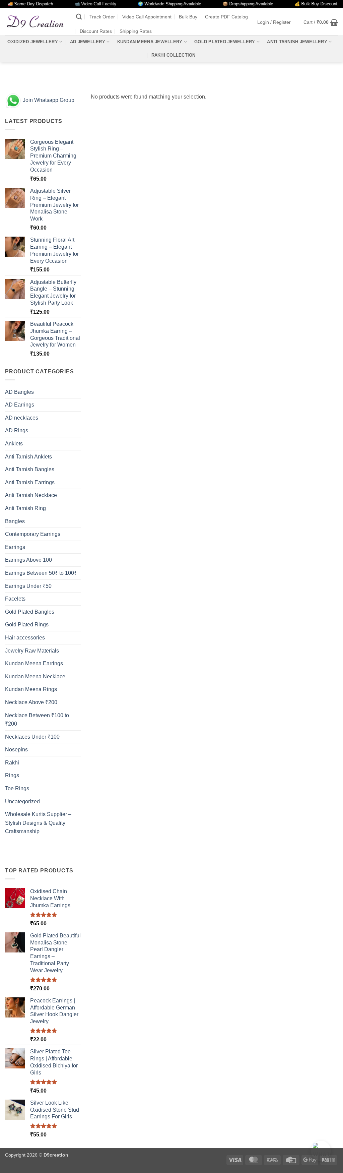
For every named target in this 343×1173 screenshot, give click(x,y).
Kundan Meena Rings (31, 689)
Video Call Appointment (147, 16)
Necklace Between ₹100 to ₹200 (37, 720)
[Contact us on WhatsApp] (321, 1151)
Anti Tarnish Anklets (28, 456)
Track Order (102, 16)
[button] (274, 22)
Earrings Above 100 (28, 560)
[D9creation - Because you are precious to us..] (35, 21)
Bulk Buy (188, 16)
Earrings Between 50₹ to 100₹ (41, 573)
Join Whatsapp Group (47, 100)
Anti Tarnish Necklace (31, 495)
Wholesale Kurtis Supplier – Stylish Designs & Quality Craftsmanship (38, 822)
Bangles (15, 521)
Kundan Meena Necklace (35, 676)
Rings (12, 775)
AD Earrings (19, 405)
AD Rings (16, 430)
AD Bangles (19, 392)
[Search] (79, 17)
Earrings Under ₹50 (28, 586)
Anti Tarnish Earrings (30, 482)
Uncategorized (22, 801)
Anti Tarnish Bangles (29, 469)
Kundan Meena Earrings (34, 663)
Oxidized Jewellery (32, 41)
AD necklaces (21, 418)
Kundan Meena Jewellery (150, 41)
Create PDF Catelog (226, 16)
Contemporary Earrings (32, 534)
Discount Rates (96, 31)
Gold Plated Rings (27, 624)
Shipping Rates (136, 31)
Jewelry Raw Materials (32, 651)
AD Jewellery (87, 41)
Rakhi (12, 762)
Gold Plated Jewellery (224, 41)
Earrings (15, 547)
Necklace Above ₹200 (31, 702)
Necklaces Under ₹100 (32, 737)
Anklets (14, 443)
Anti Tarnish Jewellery (297, 41)
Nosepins (16, 749)
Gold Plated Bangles (29, 612)
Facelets (15, 599)
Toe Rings (17, 788)
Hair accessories (25, 637)
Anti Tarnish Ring (25, 508)
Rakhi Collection (173, 55)
